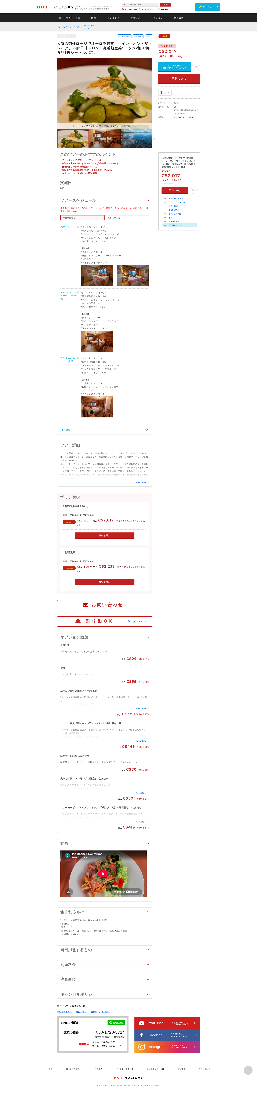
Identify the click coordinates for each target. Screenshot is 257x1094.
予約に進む (179, 78)
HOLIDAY (56, 7)
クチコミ (158, 18)
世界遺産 (179, 18)
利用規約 (98, 1069)
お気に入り (149, 9)
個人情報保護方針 (73, 1069)
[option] (104, 93)
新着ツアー (136, 18)
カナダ (76, 27)
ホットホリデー (63, 27)
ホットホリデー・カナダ (183, 117)
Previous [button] (55, 138)
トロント (87, 28)
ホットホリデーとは (69, 18)
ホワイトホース (90, 25)
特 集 (94, 18)
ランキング (114, 18)
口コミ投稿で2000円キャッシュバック (174, 66)
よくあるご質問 (131, 9)
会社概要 (181, 1069)
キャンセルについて (124, 1069)
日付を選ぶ (105, 535)
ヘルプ (50, 1069)
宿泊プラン (138, 36)
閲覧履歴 (164, 9)
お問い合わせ (107, 604)
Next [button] (154, 138)
